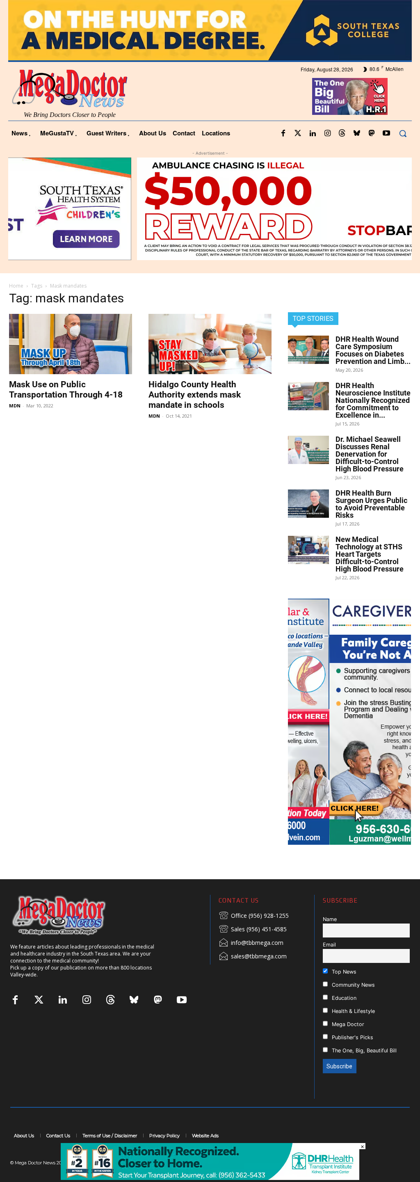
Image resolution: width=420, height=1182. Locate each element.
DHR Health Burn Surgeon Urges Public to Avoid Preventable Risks (371, 504)
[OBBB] (350, 96)
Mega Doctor (347, 1024)
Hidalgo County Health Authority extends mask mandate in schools (194, 395)
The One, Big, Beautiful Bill (363, 1050)
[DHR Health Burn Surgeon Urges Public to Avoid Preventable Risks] (308, 503)
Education (343, 998)
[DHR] (210, 1177)
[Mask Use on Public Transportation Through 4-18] (70, 344)
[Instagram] (327, 133)
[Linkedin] (312, 133)
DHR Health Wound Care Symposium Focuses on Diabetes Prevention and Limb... (373, 350)
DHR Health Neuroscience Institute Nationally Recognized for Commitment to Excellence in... (373, 400)
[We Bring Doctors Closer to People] (71, 915)
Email (329, 945)
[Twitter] (297, 133)
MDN (15, 405)
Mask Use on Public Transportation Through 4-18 (66, 390)
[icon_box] (254, 916)
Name (330, 919)
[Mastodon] (371, 133)
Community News (352, 985)
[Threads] (342, 133)
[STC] (210, 30)
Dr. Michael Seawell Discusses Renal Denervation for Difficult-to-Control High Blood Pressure (370, 454)
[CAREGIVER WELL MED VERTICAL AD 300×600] (349, 722)
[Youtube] (386, 133)
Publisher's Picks (351, 1037)
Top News (343, 972)
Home (16, 285)
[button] (403, 133)
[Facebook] (283, 133)
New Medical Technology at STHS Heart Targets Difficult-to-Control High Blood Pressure (370, 554)
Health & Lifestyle (352, 1011)
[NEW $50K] (210, 209)
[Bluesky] (356, 133)
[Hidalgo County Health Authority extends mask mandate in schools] (210, 344)
